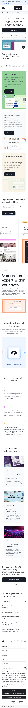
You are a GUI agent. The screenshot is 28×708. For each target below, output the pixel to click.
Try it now (14, 30)
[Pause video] (23, 47)
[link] (7, 352)
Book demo (14, 35)
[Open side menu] (25, 8)
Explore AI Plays (9, 213)
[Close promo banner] (25, 1)
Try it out (14, 585)
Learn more (9, 174)
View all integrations (13, 364)
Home (3, 12)
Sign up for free (14, 579)
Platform (9, 12)
